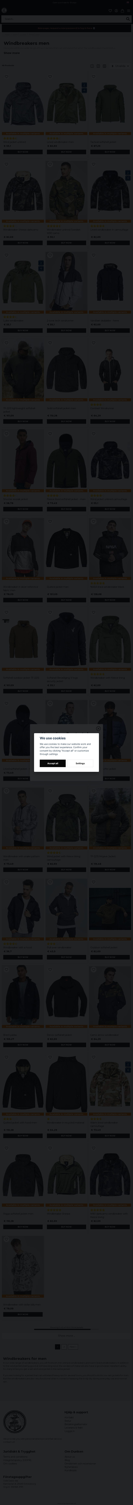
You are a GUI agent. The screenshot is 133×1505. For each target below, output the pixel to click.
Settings (80, 763)
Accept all (52, 763)
